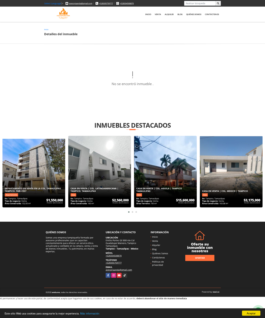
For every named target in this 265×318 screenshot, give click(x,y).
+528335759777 (106, 3)
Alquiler (169, 14)
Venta (158, 14)
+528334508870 (127, 3)
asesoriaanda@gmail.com (80, 3)
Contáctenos (212, 14)
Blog (179, 14)
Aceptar (251, 313)
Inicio (148, 14)
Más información (89, 313)
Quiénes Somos (193, 14)
